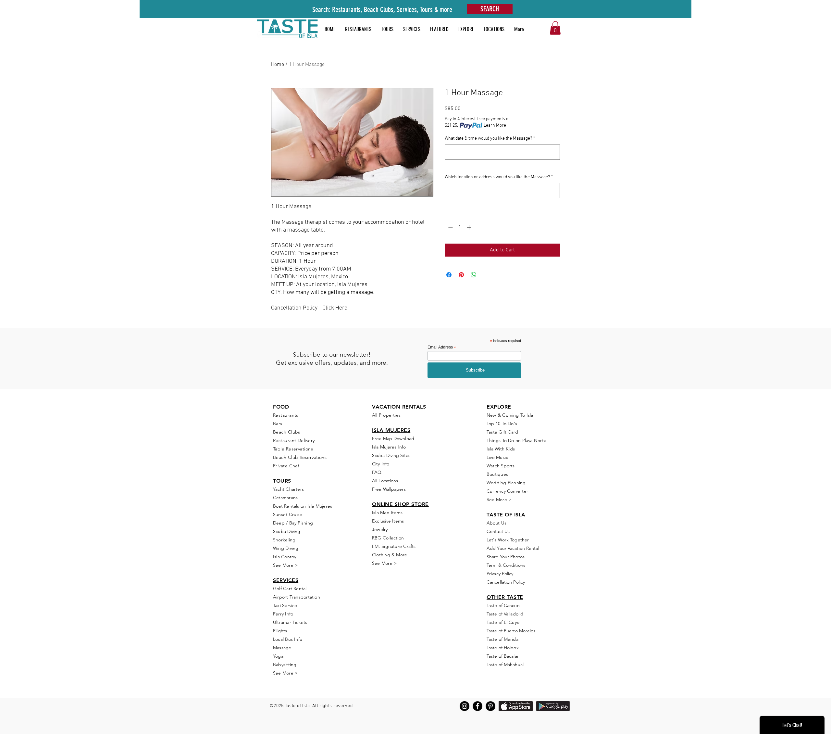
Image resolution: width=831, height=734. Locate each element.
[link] (555, 28)
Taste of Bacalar (503, 656)
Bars (277, 423)
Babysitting (284, 664)
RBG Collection (388, 538)
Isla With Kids (501, 449)
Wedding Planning (506, 483)
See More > (285, 565)
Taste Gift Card (502, 432)
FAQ (376, 472)
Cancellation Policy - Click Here (309, 308)
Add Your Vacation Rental (513, 548)
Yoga (278, 656)
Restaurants (285, 415)
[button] (439, 29)
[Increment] (469, 227)
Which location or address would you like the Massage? (499, 177)
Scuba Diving (287, 531)
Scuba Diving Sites (391, 455)
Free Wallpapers (389, 489)
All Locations (385, 481)
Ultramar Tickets (290, 622)
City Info (380, 464)
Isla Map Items (387, 512)
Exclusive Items (388, 521)
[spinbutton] (459, 227)
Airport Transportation (296, 597)
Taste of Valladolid (505, 614)
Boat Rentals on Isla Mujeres (302, 506)
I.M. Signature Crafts (394, 546)
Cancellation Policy (506, 582)
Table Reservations (293, 449)
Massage (282, 648)
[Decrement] (450, 227)
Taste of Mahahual (505, 664)
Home (277, 64)
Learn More (495, 125)
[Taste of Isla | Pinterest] (490, 706)
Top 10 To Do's (502, 423)
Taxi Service (285, 605)
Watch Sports (501, 466)
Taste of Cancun (503, 605)
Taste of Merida (502, 639)
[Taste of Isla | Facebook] (477, 706)
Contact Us (498, 531)
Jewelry (380, 529)
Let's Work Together (508, 540)
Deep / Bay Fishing (293, 523)
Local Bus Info (287, 639)
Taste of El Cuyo (503, 622)
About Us (496, 523)
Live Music (497, 457)
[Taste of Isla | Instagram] (464, 706)
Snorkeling (284, 540)
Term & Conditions (506, 565)
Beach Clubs (286, 432)
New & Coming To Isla (510, 415)
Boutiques (497, 474)
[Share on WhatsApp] (474, 275)
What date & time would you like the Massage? (490, 138)
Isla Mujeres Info (389, 447)
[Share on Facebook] (449, 275)
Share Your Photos (506, 557)
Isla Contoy (284, 557)
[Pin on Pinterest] (461, 275)
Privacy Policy (500, 573)
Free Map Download (393, 438)
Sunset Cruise (287, 514)
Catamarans (285, 497)
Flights (280, 631)
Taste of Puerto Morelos (511, 631)
